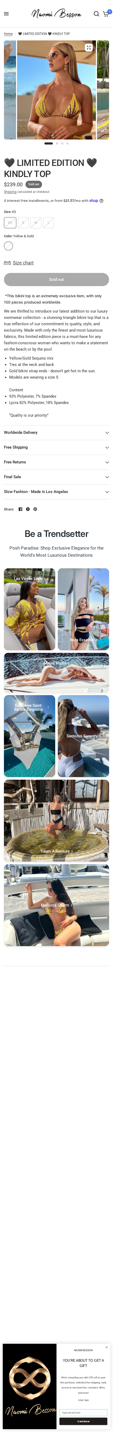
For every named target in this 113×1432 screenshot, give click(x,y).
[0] (105, 13)
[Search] (96, 13)
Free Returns (15, 462)
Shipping (10, 192)
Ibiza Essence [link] (82, 640)
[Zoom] (89, 48)
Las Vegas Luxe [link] (28, 579)
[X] (28, 509)
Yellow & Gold (8, 246)
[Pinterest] (35, 509)
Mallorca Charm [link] (55, 905)
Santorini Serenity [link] (81, 736)
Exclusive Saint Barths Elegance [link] (28, 708)
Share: (9, 509)
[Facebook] (20, 509)
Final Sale (12, 477)
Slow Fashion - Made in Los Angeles (36, 491)
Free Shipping (16, 447)
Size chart (23, 263)
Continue (83, 1421)
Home (8, 34)
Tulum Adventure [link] (55, 851)
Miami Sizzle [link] (55, 663)
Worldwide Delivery (20, 432)
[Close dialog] (106, 1347)
